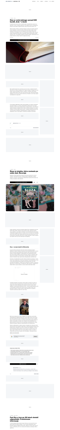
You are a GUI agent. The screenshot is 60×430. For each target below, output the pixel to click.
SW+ (50, 1)
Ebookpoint (37, 127)
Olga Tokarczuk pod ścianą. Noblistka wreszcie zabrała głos (20, 354)
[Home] (15, 1)
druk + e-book (15, 104)
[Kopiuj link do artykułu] (37, 182)
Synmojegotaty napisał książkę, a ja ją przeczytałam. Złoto (20, 351)
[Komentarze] (34, 182)
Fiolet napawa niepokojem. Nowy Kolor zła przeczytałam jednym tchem (22, 350)
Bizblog (41, 1)
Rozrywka (33, 1)
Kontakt (53, 1)
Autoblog (46, 1)
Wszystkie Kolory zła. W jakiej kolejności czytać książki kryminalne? (21, 353)
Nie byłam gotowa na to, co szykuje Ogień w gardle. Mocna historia (21, 352)
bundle (34, 127)
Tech (38, 1)
